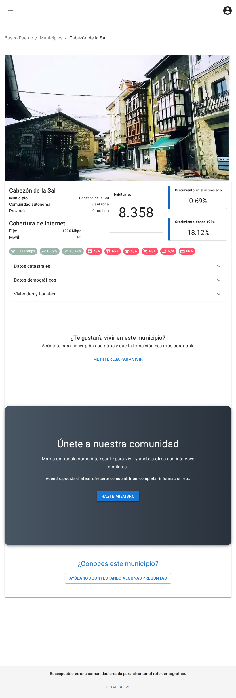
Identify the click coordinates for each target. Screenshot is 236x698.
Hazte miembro (118, 496)
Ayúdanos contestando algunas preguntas (118, 578)
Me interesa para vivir (118, 359)
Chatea (114, 687)
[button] (118, 266)
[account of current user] (227, 10)
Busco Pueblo (19, 38)
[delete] (10, 10)
